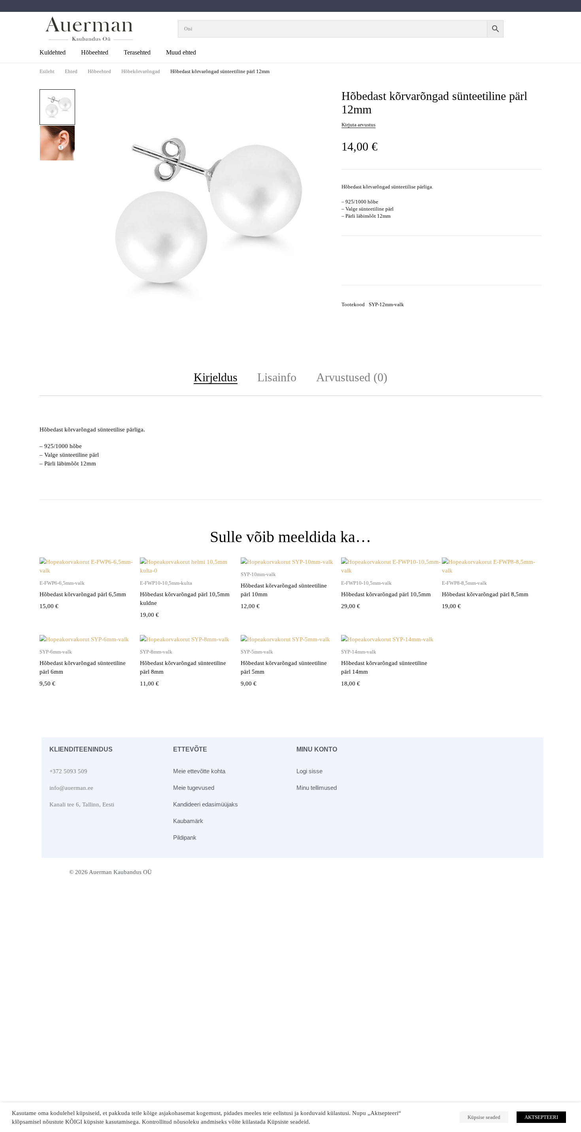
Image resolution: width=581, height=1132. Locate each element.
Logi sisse (309, 771)
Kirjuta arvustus (358, 125)
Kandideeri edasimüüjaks (205, 804)
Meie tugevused (193, 787)
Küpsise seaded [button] (484, 1117)
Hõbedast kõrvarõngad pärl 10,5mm (386, 594)
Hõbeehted (99, 71)
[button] (314, 100)
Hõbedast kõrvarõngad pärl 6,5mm (83, 594)
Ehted (71, 71)
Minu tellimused (316, 787)
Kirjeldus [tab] (216, 377)
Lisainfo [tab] (276, 377)
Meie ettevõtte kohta (199, 771)
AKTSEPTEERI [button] (541, 1117)
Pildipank (184, 837)
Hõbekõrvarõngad (140, 71)
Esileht (47, 71)
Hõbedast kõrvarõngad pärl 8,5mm (485, 594)
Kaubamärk (188, 820)
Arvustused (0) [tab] (351, 377)
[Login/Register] (530, 29)
